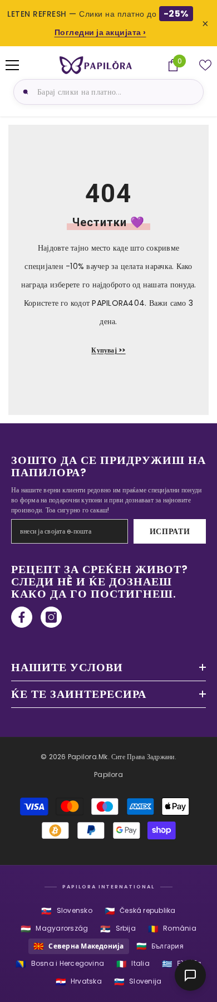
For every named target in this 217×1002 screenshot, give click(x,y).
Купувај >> (108, 350)
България (160, 946)
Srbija (118, 929)
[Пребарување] (24, 92)
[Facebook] (21, 617)
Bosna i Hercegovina (60, 964)
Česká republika (140, 911)
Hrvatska (79, 982)
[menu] (12, 65)
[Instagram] (51, 617)
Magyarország (54, 929)
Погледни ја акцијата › (100, 32)
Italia (133, 964)
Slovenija (137, 982)
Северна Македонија (78, 946)
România (172, 929)
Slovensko (66, 911)
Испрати (170, 531)
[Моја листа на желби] (205, 65)
